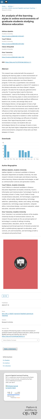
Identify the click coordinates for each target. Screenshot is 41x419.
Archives (10, 6)
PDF (6, 296)
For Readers (6, 360)
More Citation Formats (9, 340)
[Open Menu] (2, 2)
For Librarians (7, 366)
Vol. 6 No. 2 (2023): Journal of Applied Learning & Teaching (18, 8)
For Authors (6, 363)
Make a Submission (10, 349)
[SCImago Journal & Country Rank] (12, 387)
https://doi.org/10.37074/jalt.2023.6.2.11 (18, 62)
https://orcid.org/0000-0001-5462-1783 (13, 57)
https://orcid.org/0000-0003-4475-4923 (13, 44)
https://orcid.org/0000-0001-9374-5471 (13, 36)
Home (3, 6)
